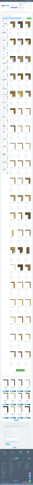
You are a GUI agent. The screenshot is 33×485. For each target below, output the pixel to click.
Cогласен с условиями (9, 442)
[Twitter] (27, 458)
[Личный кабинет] (30, 1)
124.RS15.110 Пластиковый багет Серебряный (27, 387)
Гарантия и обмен (3, 467)
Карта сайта (2, 476)
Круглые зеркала (10, 472)
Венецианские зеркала (11, 466)
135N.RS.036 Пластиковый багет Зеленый (5, 387)
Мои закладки (18, 465)
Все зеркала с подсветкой (11, 470)
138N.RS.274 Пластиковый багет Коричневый (5, 414)
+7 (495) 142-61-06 (27, 465)
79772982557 (20, 4)
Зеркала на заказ (11, 471)
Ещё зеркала (27, 11)
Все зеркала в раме (11, 469)
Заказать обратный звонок (14, 6)
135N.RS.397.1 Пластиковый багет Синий (20, 387)
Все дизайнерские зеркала (11, 465)
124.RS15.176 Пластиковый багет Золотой (5, 400)
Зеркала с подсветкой (7, 11)
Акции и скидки (10, 475)
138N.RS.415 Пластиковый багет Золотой (13, 414)
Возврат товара (2, 474)
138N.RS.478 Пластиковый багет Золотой (20, 414)
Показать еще (20, 370)
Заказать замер (29, 18)
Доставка (2, 465)
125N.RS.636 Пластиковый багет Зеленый (13, 400)
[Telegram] (30, 5)
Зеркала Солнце (10, 467)
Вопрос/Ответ (2, 475)
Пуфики (10, 473)
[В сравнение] (8, 391)
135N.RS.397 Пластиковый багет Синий (13, 387)
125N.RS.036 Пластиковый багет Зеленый (27, 414)
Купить (4, 391)
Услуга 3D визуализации (14, 7)
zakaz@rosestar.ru (21, 6)
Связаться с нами (3, 473)
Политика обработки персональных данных (3, 472)
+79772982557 (20, 5)
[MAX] (30, 473)
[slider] (2, 23)
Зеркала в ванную (23, 11)
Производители (3, 477)
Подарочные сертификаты (4, 478)
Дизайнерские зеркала (17, 11)
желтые (14, 447)
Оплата (2, 466)
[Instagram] (27, 5)
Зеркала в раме (12, 11)
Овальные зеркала (11, 474)
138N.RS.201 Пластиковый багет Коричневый (27, 400)
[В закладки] (6, 391)
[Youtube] (27, 7)
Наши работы (2, 469)
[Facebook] (31, 5)
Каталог (3, 11)
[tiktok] (27, 8)
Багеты (16, 378)
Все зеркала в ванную (11, 468)
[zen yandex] (29, 458)
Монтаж (2, 468)
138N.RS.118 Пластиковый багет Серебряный (20, 400)
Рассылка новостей (19, 466)
